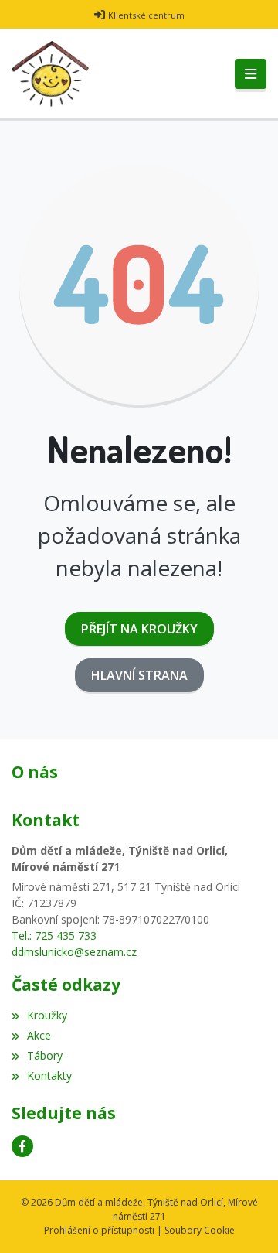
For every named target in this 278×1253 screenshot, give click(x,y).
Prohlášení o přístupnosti (99, 1230)
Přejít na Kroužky (139, 628)
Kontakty (49, 1075)
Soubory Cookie (199, 1230)
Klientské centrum (146, 15)
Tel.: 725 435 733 (54, 935)
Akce (39, 1035)
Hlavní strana (139, 675)
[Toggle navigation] (250, 74)
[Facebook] (22, 1146)
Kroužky (47, 1015)
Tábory (45, 1055)
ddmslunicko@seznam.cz (74, 951)
